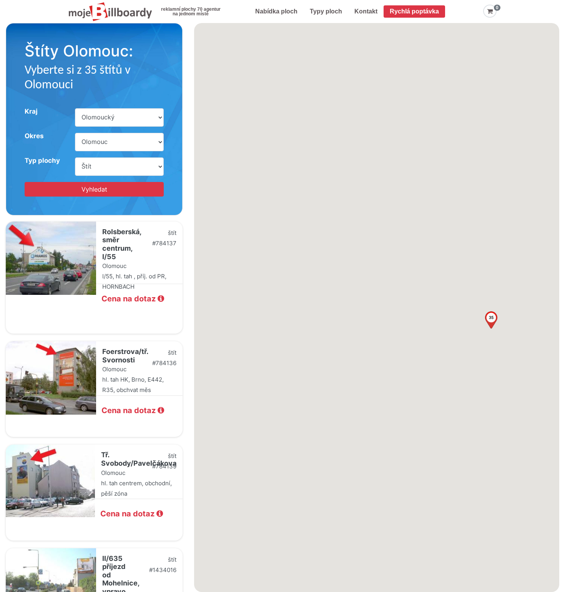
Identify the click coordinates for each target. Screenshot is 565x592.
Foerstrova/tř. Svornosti (125, 355)
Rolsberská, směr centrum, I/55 (121, 244)
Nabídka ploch (276, 11)
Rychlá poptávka (414, 11)
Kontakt (365, 11)
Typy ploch (326, 11)
